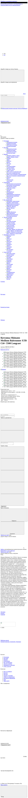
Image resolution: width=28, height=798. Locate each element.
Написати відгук (5, 349)
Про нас (7, 4)
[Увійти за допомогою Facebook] (12, 424)
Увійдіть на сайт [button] (5, 535)
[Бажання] (14, 62)
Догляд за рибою (8, 217)
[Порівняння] (12, 76)
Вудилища (6, 140)
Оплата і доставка (13, 4)
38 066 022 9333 (5, 121)
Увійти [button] (2, 549)
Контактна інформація (12, 5)
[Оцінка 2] (12, 464)
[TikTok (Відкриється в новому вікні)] (12, 28)
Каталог (3, 4)
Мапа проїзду (4, 784)
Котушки (6, 147)
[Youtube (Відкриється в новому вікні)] (12, 51)
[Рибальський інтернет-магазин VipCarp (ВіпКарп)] (8, 626)
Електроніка (7, 182)
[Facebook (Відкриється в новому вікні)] (12, 39)
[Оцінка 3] (12, 476)
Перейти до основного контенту (9, 1)
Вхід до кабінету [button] (8, 671)
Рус (4, 55)
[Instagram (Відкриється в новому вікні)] (12, 16)
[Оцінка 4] (12, 488)
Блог (19, 5)
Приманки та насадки (9, 234)
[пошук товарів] (12, 102)
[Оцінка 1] (12, 452)
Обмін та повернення (9, 677)
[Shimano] (3, 369)
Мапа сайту (6, 681)
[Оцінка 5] (12, 500)
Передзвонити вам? (5, 122)
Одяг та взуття (7, 252)
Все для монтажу (8, 200)
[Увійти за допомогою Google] (12, 436)
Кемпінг (6, 154)
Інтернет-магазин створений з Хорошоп (11, 641)
